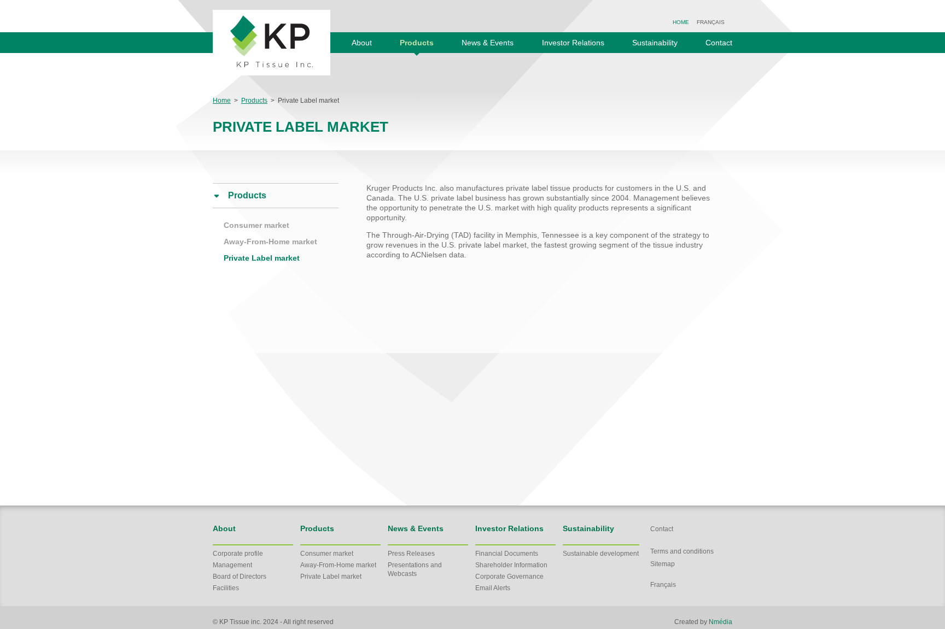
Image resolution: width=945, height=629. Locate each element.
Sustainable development (601, 553)
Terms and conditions (682, 551)
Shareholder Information (511, 565)
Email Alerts (492, 588)
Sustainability (655, 42)
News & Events (488, 42)
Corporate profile (238, 553)
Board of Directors (239, 576)
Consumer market (256, 225)
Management (232, 565)
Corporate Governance (509, 576)
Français (711, 22)
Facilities (226, 588)
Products (417, 42)
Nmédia (720, 622)
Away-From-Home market (270, 241)
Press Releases (411, 553)
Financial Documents (506, 553)
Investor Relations (573, 42)
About (362, 42)
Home (681, 22)
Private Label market (262, 258)
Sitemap (662, 564)
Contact (718, 42)
